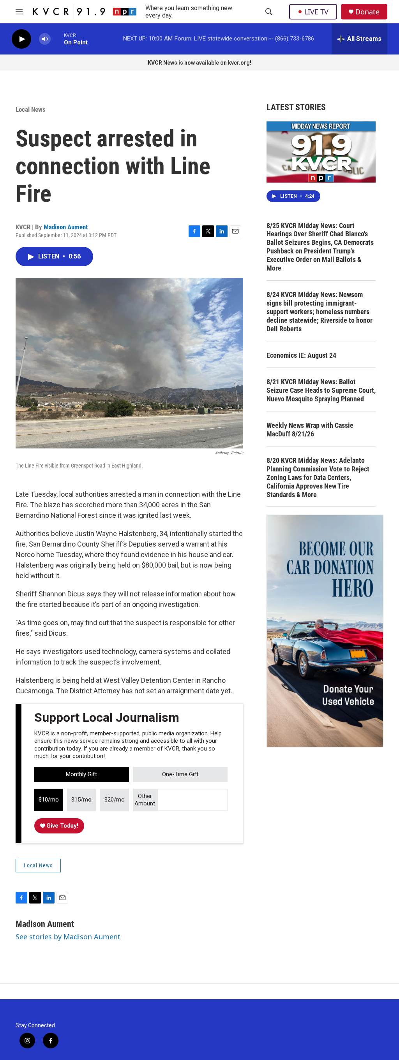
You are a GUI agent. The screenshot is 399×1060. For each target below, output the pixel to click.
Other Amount (144, 800)
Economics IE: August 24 (301, 355)
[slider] (57, 39)
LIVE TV (316, 11)
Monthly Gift (81, 774)
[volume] (44, 39)
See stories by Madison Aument (68, 936)
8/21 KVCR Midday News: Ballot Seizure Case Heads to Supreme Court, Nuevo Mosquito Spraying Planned (321, 390)
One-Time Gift (180, 774)
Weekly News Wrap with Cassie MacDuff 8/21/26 (310, 429)
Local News (31, 109)
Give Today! (61, 825)
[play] (21, 39)
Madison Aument (66, 227)
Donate (367, 12)
